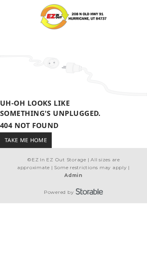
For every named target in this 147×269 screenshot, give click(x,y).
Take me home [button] (26, 140)
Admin (73, 175)
